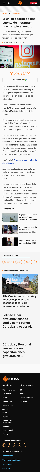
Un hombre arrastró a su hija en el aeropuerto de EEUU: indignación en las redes (28, 232)
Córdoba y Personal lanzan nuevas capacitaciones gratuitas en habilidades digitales (17, 352)
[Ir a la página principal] (20, 3)
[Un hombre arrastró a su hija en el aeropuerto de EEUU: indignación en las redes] (10, 229)
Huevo (28, 262)
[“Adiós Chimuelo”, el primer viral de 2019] (10, 241)
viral (18, 262)
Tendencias (16, 14)
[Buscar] (9, 3)
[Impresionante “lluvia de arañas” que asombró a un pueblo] (10, 217)
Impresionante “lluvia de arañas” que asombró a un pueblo (28, 217)
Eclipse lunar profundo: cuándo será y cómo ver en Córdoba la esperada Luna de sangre (17, 322)
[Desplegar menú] (4, 3)
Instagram (8, 262)
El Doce (4, 14)
